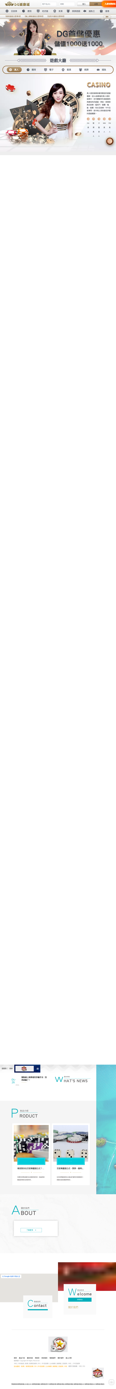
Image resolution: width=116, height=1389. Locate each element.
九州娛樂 (53, 1363)
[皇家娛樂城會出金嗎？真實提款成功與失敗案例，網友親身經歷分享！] (70, 1143)
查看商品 (80, 1299)
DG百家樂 (45, 1363)
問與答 (37, 1358)
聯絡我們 (53, 1358)
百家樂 (64, 1363)
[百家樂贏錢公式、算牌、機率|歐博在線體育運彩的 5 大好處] (31, 1143)
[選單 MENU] (37, 1069)
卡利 (15, 1363)
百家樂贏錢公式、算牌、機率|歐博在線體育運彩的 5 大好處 (42, 1168)
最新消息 (30, 1358)
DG (39, 1363)
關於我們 (61, 1358)
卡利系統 (21, 1363)
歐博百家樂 (33, 1363)
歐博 (26, 1363)
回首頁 (4, 1068)
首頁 (15, 1358)
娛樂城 (59, 1363)
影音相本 (44, 1358)
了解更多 (29, 1230)
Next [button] (53, 1084)
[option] (31, 1154)
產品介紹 (22, 1358)
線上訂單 (69, 1358)
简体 (11, 1068)
